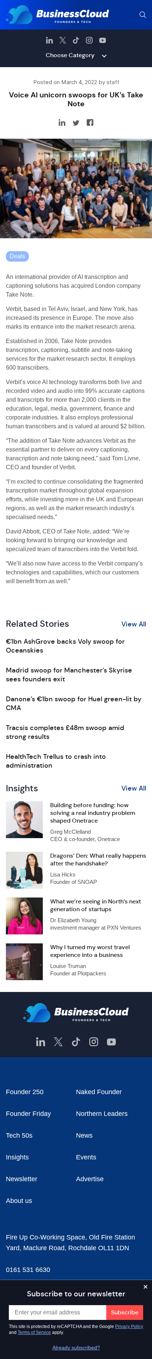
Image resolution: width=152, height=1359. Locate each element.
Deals (17, 256)
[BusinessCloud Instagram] (89, 40)
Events (86, 1157)
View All (133, 624)
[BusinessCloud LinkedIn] (49, 40)
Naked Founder (99, 1092)
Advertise (90, 1179)
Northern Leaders (102, 1113)
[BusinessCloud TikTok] (76, 40)
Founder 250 (25, 1092)
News (84, 1135)
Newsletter (21, 1179)
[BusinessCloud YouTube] (102, 40)
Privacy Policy (129, 1326)
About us (19, 1200)
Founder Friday (28, 1113)
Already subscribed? (76, 1347)
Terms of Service (34, 1332)
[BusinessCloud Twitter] (62, 40)
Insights (17, 1157)
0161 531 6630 (28, 1269)
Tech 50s (19, 1135)
